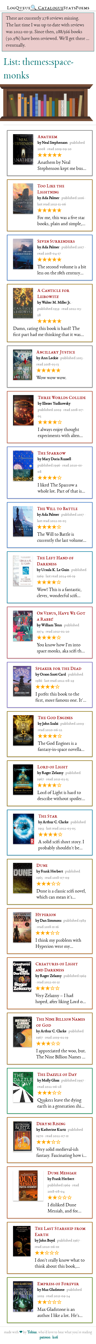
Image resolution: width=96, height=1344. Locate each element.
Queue (23, 8)
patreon (45, 1338)
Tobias (32, 1332)
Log (11, 8)
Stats (69, 8)
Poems (82, 8)
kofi (55, 1338)
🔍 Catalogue (47, 8)
